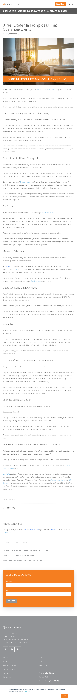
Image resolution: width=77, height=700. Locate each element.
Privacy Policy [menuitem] (44, 677)
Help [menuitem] (41, 661)
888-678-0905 (24, 639)
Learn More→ (7, 533)
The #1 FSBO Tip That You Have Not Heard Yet (20, 555)
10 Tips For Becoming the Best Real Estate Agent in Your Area (25, 550)
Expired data (34, 530)
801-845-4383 (12, 639)
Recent (7, 543)
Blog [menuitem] (40, 657)
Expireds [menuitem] (6, 657)
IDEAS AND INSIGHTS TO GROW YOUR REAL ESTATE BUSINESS (36, 11)
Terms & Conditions (9, 642)
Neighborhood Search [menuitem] (10, 665)
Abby (6, 34)
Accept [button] (64, 695)
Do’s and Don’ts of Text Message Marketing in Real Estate (24, 560)
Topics (16, 543)
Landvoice (53, 530)
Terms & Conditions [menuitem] (46, 673)
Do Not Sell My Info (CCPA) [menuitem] (49, 681)
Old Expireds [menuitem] (7, 677)
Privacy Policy (26, 691)
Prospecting (12, 499)
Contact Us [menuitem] (43, 665)
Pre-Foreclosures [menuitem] (9, 669)
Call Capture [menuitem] (7, 673)
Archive (25, 543)
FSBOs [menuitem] (5, 661)
